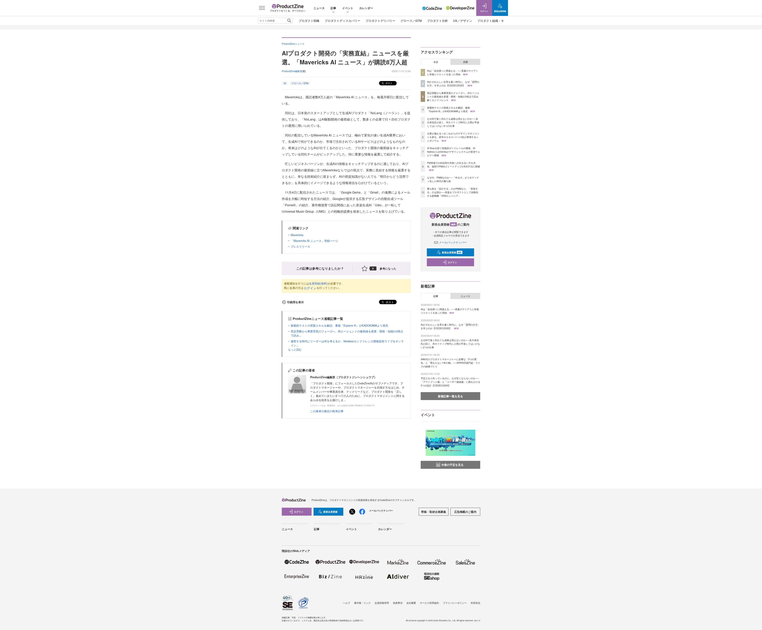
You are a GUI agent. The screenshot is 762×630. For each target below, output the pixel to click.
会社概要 (411, 602)
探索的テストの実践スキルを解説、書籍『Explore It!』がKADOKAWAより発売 (339, 325)
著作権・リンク (362, 602)
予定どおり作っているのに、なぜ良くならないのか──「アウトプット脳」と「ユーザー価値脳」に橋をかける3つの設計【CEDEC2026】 (450, 381)
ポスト (389, 83)
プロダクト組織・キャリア (495, 20)
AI (285, 83)
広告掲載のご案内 (465, 512)
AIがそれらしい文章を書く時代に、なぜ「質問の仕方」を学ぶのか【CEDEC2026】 (453, 83)
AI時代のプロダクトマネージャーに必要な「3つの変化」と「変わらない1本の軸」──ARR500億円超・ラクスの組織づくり (450, 362)
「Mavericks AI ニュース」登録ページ (314, 241)
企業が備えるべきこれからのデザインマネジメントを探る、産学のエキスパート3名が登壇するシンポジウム (453, 137)
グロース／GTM (411, 20)
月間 (465, 62)
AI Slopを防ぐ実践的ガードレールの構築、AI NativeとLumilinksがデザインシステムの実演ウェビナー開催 (453, 151)
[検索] (289, 20)
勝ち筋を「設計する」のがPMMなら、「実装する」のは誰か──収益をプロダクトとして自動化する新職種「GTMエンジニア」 (452, 192)
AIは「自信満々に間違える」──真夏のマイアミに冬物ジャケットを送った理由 (452, 72)
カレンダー (366, 8)
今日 (435, 62)
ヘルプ (346, 602)
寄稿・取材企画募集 (433, 512)
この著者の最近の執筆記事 (326, 411)
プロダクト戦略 (309, 20)
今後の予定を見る (452, 465)
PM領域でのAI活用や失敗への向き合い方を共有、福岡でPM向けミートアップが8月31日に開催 (453, 164)
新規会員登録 (452, 252)
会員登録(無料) (318, 283)
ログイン (310, 288)
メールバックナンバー (453, 242)
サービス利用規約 (429, 602)
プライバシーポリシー (455, 602)
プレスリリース (300, 246)
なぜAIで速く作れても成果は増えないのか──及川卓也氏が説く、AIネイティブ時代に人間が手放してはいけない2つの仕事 (453, 122)
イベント (347, 8)
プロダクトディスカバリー (342, 20)
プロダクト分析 (437, 20)
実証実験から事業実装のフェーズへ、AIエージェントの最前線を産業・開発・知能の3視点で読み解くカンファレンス (453, 96)
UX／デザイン (462, 20)
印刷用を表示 (295, 302)
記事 (333, 8)
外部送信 (475, 602)
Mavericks (297, 235)
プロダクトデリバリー (380, 20)
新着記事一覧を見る (450, 396)
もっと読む (295, 349)
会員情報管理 (382, 602)
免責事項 (397, 602)
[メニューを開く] (262, 8)
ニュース (319, 8)
